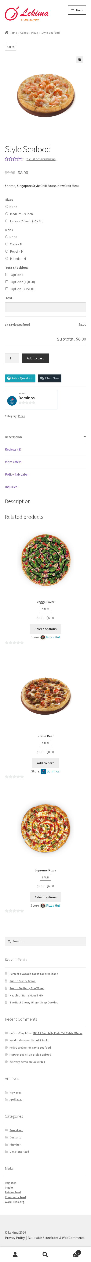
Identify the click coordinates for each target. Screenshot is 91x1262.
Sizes (9, 199)
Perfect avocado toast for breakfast (34, 974)
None (12, 207)
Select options (46, 629)
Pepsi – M (16, 251)
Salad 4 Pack (39, 1040)
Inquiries (11, 487)
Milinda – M (18, 258)
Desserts (15, 1137)
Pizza (34, 33)
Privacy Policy (15, 1238)
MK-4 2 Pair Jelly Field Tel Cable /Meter (57, 1033)
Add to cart (35, 358)
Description (13, 437)
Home (13, 33)
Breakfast (16, 1130)
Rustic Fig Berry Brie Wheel (27, 988)
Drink (9, 230)
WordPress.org (14, 1202)
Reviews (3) (13, 449)
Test (8, 298)
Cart (70, 1251)
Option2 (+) (23, 282)
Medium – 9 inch (21, 214)
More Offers (13, 462)
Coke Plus (38, 1062)
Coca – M (16, 244)
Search (45, 1255)
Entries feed (13, 1192)
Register (10, 1183)
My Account (15, 1255)
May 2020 (15, 1092)
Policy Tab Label (17, 474)
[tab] (45, 437)
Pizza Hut (53, 637)
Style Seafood (41, 1047)
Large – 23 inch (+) (26, 221)
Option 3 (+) (23, 289)
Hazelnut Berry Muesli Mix (26, 995)
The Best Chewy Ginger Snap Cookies (34, 1002)
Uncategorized (19, 1151)
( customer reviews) (41, 159)
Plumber (15, 1145)
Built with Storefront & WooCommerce (56, 1238)
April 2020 (16, 1099)
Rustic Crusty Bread (23, 981)
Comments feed (15, 1197)
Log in (9, 1187)
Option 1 (17, 275)
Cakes (24, 33)
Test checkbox (16, 267)
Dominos (26, 397)
